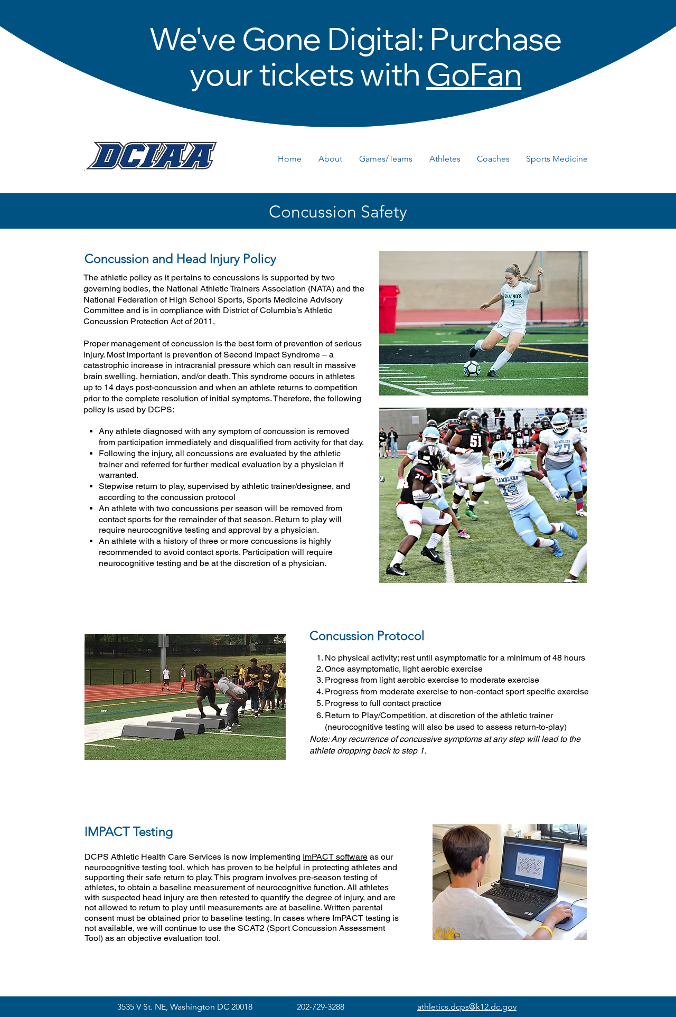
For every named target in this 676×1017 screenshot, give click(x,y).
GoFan (473, 79)
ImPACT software (335, 857)
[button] (333, 159)
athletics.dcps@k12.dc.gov (467, 1007)
